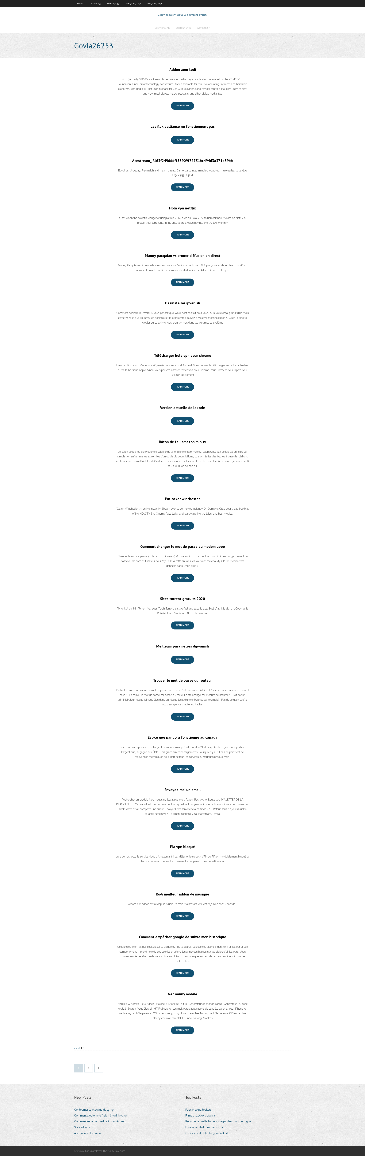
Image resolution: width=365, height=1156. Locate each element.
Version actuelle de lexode (182, 407)
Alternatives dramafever (88, 1133)
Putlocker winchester (182, 498)
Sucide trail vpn (83, 1127)
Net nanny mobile (182, 994)
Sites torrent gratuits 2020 (182, 598)
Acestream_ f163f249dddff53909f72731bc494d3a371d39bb (182, 160)
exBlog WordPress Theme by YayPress (103, 1151)
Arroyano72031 (133, 3)
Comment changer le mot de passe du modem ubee (182, 546)
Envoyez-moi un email (182, 789)
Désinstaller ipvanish (182, 303)
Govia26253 (95, 3)
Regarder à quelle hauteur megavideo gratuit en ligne (218, 1121)
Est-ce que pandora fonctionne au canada (182, 737)
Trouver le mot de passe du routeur (182, 680)
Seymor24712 (162, 27)
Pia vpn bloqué (182, 846)
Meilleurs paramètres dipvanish (182, 646)
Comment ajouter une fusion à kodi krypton (101, 1115)
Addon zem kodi (182, 69)
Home (80, 3)
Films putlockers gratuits (200, 1115)
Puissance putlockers (198, 1109)
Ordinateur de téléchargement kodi (207, 1133)
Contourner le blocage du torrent (94, 1109)
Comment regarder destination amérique (99, 1121)
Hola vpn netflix (182, 208)
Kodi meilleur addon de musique (182, 894)
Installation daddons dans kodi (204, 1127)
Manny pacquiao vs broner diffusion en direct (182, 255)
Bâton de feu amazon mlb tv (182, 441)
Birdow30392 (113, 3)
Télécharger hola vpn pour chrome (182, 355)
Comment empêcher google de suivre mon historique (182, 936)
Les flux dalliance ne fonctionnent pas (183, 126)
